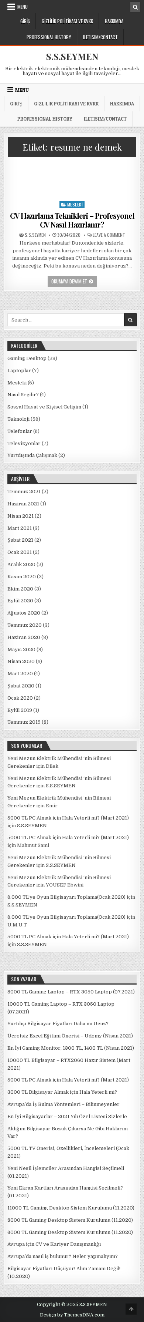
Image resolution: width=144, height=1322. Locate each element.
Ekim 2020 (20, 589)
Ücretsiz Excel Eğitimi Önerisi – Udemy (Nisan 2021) (70, 1036)
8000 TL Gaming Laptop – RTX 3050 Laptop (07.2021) (71, 992)
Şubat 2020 (20, 686)
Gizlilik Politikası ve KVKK (67, 21)
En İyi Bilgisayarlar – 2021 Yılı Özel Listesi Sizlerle (67, 1116)
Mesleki (75, 204)
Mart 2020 (20, 673)
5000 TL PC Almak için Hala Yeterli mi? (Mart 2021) (68, 818)
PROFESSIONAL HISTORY (49, 37)
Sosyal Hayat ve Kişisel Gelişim (44, 407)
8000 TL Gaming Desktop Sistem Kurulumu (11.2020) (70, 1220)
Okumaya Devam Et (74, 282)
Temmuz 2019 (24, 722)
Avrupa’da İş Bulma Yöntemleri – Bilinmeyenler (63, 1104)
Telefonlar (19, 431)
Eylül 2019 (19, 710)
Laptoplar (19, 370)
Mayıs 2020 (21, 649)
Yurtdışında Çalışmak (32, 455)
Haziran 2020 (23, 637)
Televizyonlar (24, 443)
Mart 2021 (19, 528)
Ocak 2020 (20, 698)
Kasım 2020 (21, 576)
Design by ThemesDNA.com (72, 1315)
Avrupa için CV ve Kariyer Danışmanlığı (54, 1244)
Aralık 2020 (21, 564)
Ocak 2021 (19, 552)
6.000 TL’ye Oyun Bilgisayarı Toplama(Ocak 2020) (66, 897)
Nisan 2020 (21, 661)
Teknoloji (18, 419)
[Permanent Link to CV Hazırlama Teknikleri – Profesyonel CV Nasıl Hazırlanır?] (72, 179)
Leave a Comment (109, 235)
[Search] (135, 7)
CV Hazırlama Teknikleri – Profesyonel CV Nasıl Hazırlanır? (72, 220)
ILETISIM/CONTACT (100, 37)
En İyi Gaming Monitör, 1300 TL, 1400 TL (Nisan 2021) (70, 1048)
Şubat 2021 (20, 540)
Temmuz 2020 (24, 625)
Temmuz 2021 (24, 491)
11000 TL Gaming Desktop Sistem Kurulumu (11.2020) (70, 1208)
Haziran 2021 (23, 504)
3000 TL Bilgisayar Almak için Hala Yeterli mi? (62, 1092)
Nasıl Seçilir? (23, 394)
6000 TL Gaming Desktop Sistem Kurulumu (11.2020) (70, 1232)
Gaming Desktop (27, 358)
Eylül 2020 (20, 600)
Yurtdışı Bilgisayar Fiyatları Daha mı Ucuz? (58, 1023)
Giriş (25, 21)
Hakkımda (114, 21)
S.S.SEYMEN (72, 56)
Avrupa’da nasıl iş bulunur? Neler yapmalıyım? (62, 1256)
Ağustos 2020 (23, 613)
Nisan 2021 (20, 516)
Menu (22, 6)
